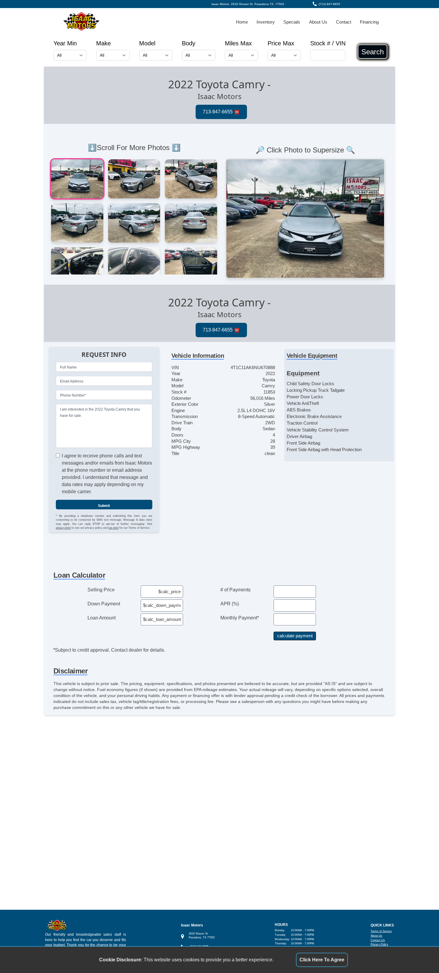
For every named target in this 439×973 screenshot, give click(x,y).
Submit (104, 505)
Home (242, 22)
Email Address (71, 381)
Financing (369, 22)
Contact (343, 22)
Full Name (68, 367)
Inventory (266, 22)
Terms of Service (381, 931)
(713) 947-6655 (329, 4)
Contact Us (378, 940)
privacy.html (63, 527)
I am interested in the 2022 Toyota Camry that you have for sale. (100, 412)
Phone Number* (73, 395)
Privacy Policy (379, 944)
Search (372, 51)
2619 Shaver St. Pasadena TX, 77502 (257, 4)
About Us (318, 22)
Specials (291, 22)
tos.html (113, 527)
